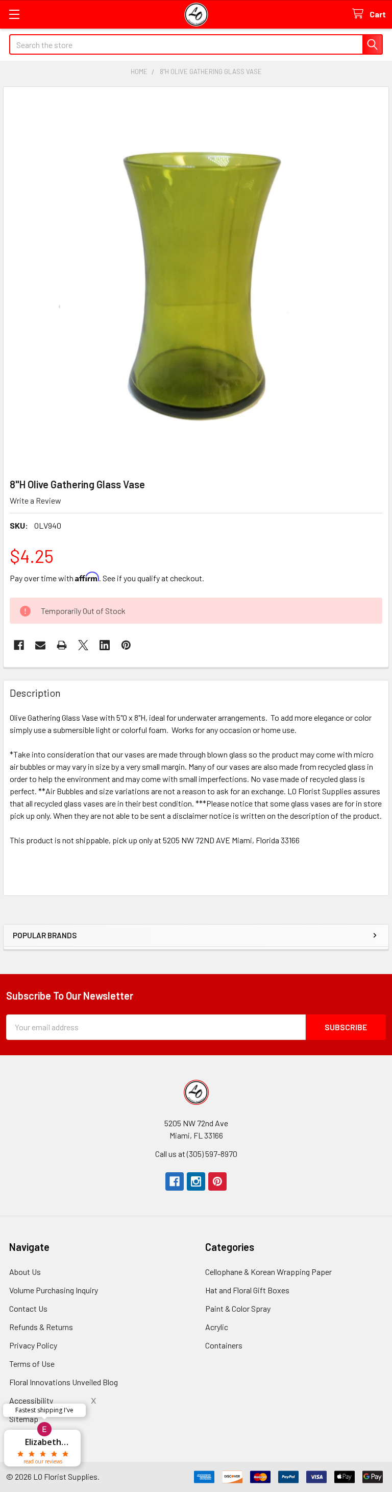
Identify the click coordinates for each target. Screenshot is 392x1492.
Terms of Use (32, 1363)
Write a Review (35, 500)
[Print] (62, 645)
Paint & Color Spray (238, 1308)
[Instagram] (196, 1181)
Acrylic (216, 1327)
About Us (25, 1271)
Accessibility (31, 1400)
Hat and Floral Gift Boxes (247, 1290)
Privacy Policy (33, 1345)
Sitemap (23, 1419)
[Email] (40, 645)
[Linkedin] (104, 645)
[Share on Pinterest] (126, 645)
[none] (196, 279)
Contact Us (28, 1308)
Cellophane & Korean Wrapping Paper (268, 1271)
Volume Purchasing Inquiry (53, 1290)
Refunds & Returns (41, 1327)
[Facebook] (19, 645)
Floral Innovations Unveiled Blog (63, 1382)
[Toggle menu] (14, 14)
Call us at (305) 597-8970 (196, 1153)
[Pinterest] (217, 1181)
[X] (83, 645)
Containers (223, 1345)
